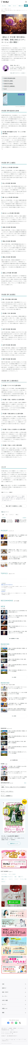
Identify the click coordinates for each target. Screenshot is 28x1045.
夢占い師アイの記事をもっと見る (14, 506)
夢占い (17, 514)
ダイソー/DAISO (12, 874)
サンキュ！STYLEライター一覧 (7, 1033)
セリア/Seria (4, 874)
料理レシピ (21, 5)
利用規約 (14, 1028)
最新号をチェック (14, 843)
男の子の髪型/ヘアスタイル (7, 876)
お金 (3, 984)
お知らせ (12, 1029)
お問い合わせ (3, 1028)
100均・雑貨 (5, 1000)
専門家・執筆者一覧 (13, 1032)
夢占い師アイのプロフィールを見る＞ (18, 73)
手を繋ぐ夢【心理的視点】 (9, 86)
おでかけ (3, 881)
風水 (15, 876)
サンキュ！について (5, 1032)
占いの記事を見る (14, 760)
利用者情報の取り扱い (5, 1029)
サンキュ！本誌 (23, 879)
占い (9, 8)
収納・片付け (5, 992)
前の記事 (3, 517)
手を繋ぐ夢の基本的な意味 (9, 78)
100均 (9, 5)
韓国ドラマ (21, 876)
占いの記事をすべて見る (14, 638)
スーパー (14, 5)
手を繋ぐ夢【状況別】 (8, 83)
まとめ (5, 88)
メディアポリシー (20, 1028)
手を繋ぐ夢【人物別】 (8, 80)
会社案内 (3, 1035)
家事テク (4, 988)
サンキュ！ (12, 514)
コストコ (10, 879)
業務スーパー (4, 879)
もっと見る (14, 677)
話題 (26, 5)
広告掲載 (10, 1028)
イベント (16, 879)
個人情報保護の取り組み (11, 1035)
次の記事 (24, 517)
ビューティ (4, 5)
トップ (2, 8)
